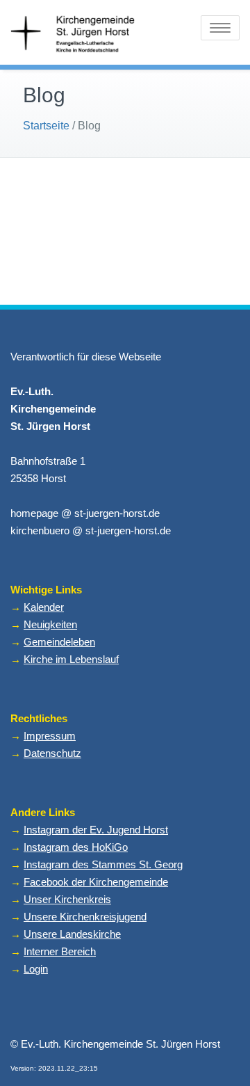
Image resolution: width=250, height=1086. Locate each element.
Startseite (46, 125)
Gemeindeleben (59, 642)
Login (36, 969)
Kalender (44, 607)
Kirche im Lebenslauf (71, 659)
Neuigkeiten (50, 624)
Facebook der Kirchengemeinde (96, 882)
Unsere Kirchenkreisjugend (85, 917)
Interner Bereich (60, 951)
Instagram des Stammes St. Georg (103, 864)
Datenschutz (52, 753)
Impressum (50, 736)
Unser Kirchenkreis (67, 899)
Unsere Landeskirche (72, 934)
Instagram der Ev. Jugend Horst (96, 830)
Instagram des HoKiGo (76, 847)
